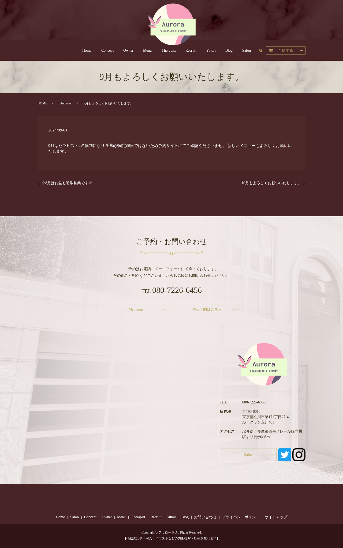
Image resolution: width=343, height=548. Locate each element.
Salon (246, 50)
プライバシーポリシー (240, 517)
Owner (128, 50)
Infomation (65, 103)
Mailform (136, 309)
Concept (107, 50)
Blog (229, 50)
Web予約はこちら (207, 309)
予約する (285, 50)
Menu (147, 50)
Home (86, 50)
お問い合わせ (205, 517)
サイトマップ (276, 517)
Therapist (169, 50)
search (263, 50)
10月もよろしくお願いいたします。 (271, 183)
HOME (42, 103)
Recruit (190, 50)
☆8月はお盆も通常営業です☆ (67, 183)
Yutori (211, 50)
